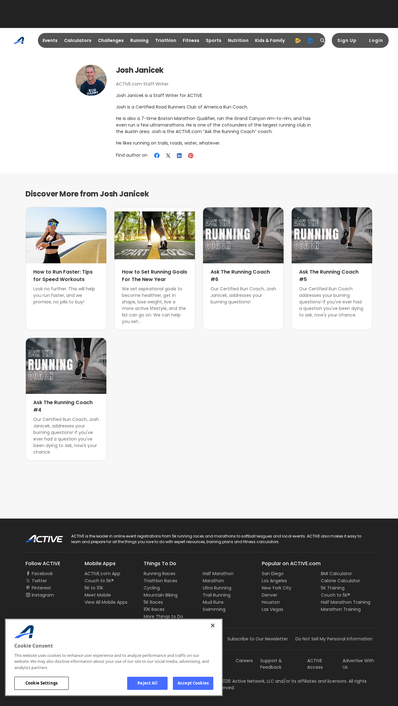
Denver (269, 595)
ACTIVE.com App (102, 573)
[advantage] (297, 40)
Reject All (147, 683)
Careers (244, 661)
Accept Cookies (193, 683)
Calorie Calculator (340, 581)
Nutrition (238, 40)
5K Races (153, 602)
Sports (213, 40)
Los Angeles (274, 581)
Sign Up (347, 40)
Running (139, 40)
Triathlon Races (160, 581)
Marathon (213, 581)
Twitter (39, 581)
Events (50, 40)
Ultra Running (217, 588)
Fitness (191, 40)
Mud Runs (213, 602)
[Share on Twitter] (168, 155)
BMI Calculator (336, 573)
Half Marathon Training (345, 602)
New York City (276, 588)
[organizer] (310, 40)
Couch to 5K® (99, 581)
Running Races (159, 573)
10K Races (154, 609)
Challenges (111, 40)
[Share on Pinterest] (190, 155)
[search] (322, 40)
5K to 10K (94, 588)
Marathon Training (341, 609)
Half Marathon (218, 573)
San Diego (273, 573)
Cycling (152, 588)
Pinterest (41, 588)
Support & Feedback (271, 664)
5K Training (333, 588)
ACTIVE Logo (38, 536)
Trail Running (216, 595)
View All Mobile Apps (106, 602)
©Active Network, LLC (244, 681)
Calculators (77, 40)
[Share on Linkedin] (179, 155)
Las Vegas (272, 609)
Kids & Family (270, 40)
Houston (271, 602)
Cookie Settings (41, 683)
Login (376, 40)
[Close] (213, 625)
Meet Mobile (98, 595)
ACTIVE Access (315, 664)
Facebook (42, 573)
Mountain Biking (161, 595)
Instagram (43, 595)
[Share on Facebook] (157, 155)
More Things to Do (163, 616)
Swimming (214, 609)
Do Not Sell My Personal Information (334, 639)
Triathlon (165, 40)
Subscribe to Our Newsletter (257, 639)
